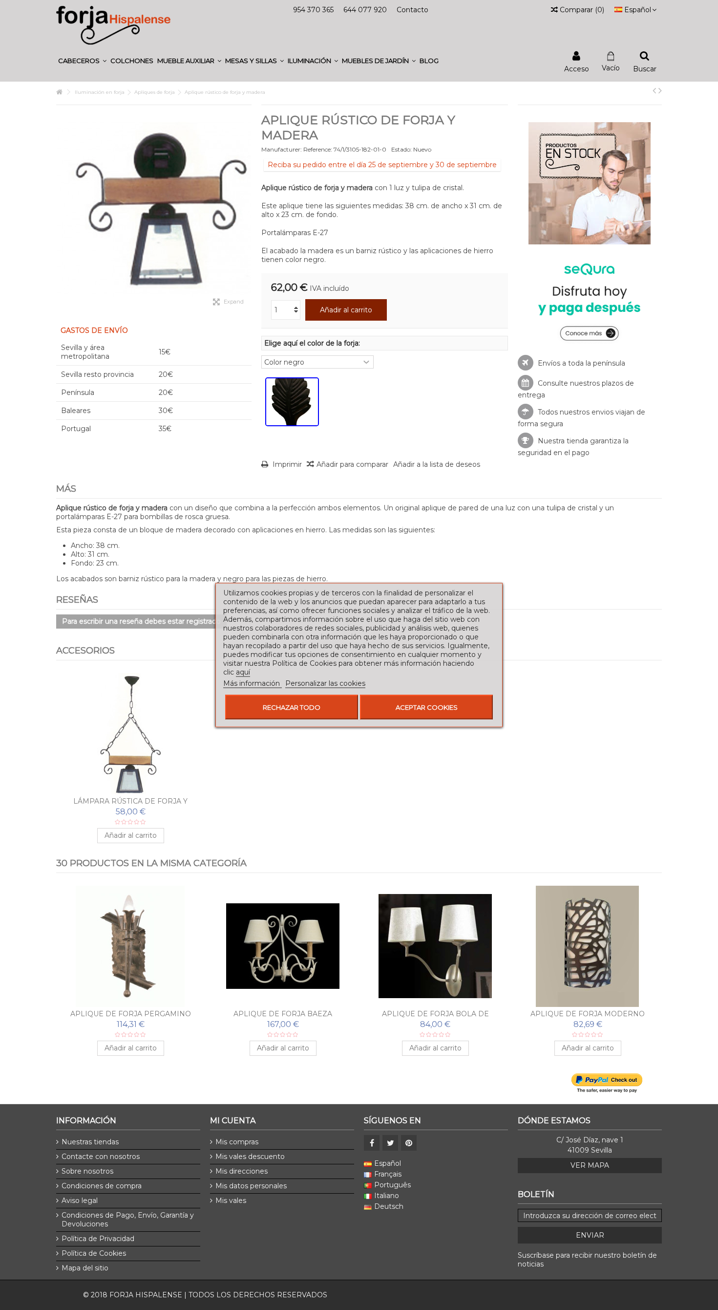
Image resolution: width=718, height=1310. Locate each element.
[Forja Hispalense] (113, 25)
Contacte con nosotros (101, 1156)
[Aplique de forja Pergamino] (130, 946)
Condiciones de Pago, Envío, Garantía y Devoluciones (128, 1219)
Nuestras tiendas (90, 1141)
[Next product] (660, 90)
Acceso (576, 68)
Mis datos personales (251, 1185)
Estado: (401, 149)
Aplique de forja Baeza (282, 1013)
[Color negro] (292, 401)
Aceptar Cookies (427, 707)
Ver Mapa (589, 1165)
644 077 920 (365, 9)
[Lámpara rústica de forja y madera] (130, 733)
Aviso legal (80, 1200)
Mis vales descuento (250, 1156)
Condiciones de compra (102, 1185)
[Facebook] (372, 1143)
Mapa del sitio (85, 1268)
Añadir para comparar (352, 464)
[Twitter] (390, 1143)
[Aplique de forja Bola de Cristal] (435, 946)
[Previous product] (654, 90)
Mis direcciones (241, 1171)
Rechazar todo (291, 707)
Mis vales (230, 1200)
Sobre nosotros (87, 1171)
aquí (243, 672)
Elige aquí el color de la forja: (313, 343)
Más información (252, 683)
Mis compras (236, 1141)
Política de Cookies (94, 1253)
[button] (82, 61)
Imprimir (286, 464)
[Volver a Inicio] (59, 92)
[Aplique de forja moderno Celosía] (587, 946)
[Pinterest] (409, 1143)
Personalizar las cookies (325, 683)
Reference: (317, 149)
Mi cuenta (232, 1120)
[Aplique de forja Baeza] (283, 946)
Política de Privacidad (98, 1238)
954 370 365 (313, 9)
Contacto (412, 9)
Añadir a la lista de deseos (436, 464)
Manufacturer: (281, 149)
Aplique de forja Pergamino (130, 1013)
